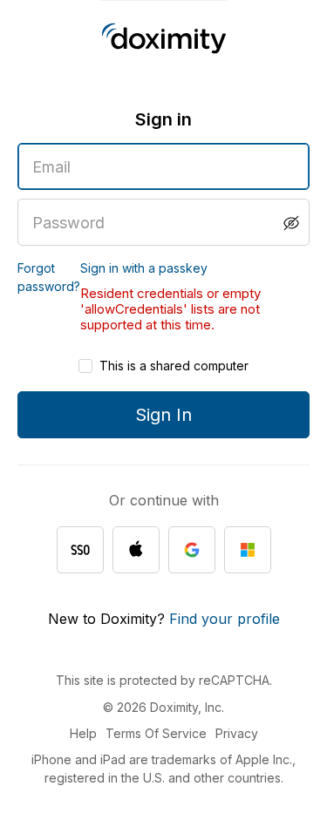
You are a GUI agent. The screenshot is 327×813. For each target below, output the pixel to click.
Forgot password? (48, 277)
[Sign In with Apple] (136, 549)
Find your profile (224, 618)
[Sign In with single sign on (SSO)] (80, 549)
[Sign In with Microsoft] (247, 549)
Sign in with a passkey (144, 268)
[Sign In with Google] (191, 549)
